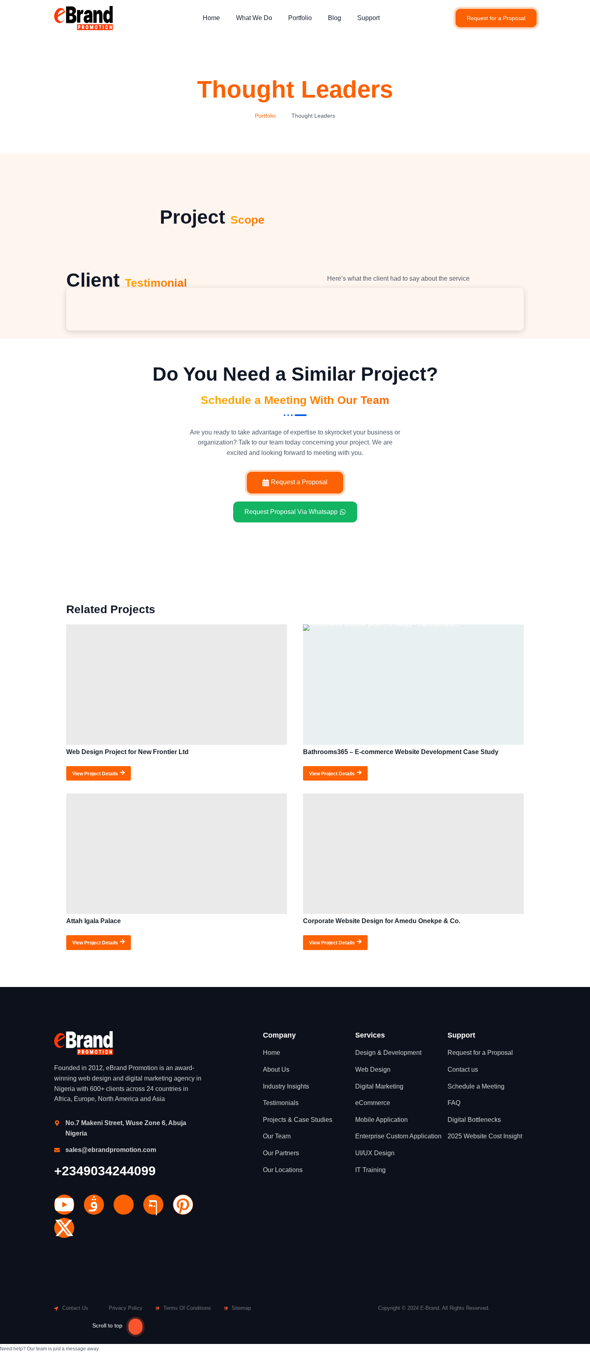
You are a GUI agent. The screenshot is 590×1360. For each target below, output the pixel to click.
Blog (334, 17)
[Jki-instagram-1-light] (94, 1205)
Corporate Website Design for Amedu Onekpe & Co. (381, 921)
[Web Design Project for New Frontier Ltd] (176, 684)
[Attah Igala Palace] (176, 853)
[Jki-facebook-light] (153, 1205)
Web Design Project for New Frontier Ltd (127, 751)
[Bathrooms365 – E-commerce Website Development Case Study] (413, 684)
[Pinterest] (183, 1205)
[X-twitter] (64, 1228)
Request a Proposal (299, 482)
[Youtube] (64, 1205)
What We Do (254, 17)
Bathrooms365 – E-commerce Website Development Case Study (400, 751)
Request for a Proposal (496, 18)
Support (368, 17)
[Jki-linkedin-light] (124, 1205)
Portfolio (300, 17)
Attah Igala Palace (93, 921)
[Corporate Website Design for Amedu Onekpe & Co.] (413, 853)
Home (211, 17)
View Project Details (95, 773)
